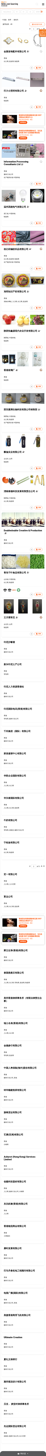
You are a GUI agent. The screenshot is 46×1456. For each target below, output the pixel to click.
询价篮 (23, 1454)
